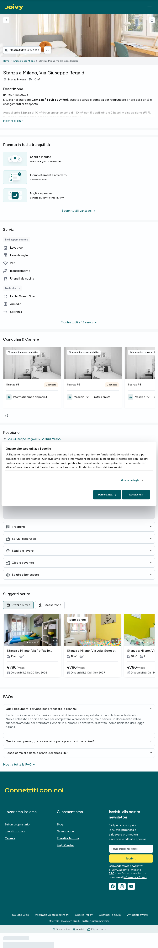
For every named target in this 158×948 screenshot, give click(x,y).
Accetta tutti (136, 494)
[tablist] (79, 605)
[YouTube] (131, 886)
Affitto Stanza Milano (24, 61)
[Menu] (149, 7)
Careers (10, 838)
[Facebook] (113, 886)
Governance (65, 831)
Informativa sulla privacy (52, 914)
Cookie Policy (84, 914)
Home (6, 61)
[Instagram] (122, 886)
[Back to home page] (14, 7)
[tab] (18, 605)
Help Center (65, 845)
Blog (60, 824)
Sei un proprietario (17, 824)
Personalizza (105, 494)
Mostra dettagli (130, 480)
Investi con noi (15, 831)
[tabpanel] (79, 648)
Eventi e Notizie (68, 838)
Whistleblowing (137, 914)
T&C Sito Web (19, 914)
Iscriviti (131, 858)
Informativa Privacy (135, 877)
